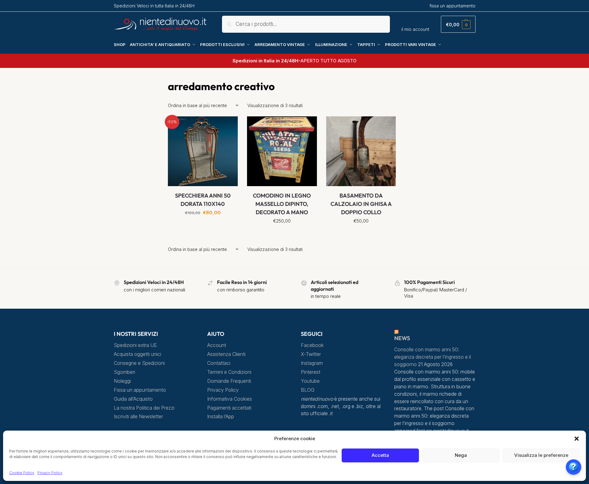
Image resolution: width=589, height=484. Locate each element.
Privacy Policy (49, 472)
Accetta (380, 455)
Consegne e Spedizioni (139, 363)
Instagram (312, 363)
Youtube (310, 381)
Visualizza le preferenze (541, 455)
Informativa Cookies (229, 399)
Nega (461, 455)
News (402, 338)
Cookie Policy (21, 472)
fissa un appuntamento (452, 5)
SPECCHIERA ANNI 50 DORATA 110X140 (203, 199)
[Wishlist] (228, 125)
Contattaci (218, 363)
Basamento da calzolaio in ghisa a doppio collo (361, 204)
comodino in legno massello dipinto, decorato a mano (282, 204)
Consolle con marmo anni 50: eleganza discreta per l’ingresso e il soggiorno (432, 357)
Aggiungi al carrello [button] (202, 226)
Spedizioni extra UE (135, 345)
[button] (577, 439)
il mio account (415, 29)
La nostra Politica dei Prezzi (144, 408)
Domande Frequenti (229, 381)
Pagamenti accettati (229, 408)
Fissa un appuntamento (140, 390)
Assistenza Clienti (226, 354)
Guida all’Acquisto (133, 399)
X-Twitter (311, 354)
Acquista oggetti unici (137, 354)
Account (216, 345)
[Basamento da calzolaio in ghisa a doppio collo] (361, 151)
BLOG (307, 390)
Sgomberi (124, 372)
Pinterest (310, 372)
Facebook (312, 345)
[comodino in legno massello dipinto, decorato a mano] (282, 151)
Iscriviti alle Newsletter (138, 416)
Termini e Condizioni (229, 372)
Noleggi (122, 381)
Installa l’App (220, 416)
